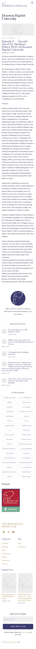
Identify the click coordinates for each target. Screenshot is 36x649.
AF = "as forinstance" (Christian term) (26, 397)
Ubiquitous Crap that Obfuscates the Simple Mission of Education (10, 472)
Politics (9, 444)
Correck (26, 416)
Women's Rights (26, 476)
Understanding (26, 472)
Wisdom (10, 476)
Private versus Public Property (26, 444)
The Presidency (26, 458)
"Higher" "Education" (10, 397)
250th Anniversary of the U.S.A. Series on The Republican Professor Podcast (21, 342)
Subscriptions (22, 547)
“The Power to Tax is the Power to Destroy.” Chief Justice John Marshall (20, 381)
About (20, 543)
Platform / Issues (26, 439)
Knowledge (26, 430)
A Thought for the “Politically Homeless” (18, 353)
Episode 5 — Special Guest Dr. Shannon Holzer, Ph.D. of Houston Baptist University (17, 46)
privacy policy (25, 632)
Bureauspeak (26, 402)
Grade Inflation (9, 425)
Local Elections (9, 434)
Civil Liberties (26, 407)
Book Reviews (6, 560)
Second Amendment (26, 448)
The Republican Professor (26, 462)
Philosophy (9, 439)
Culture (9, 421)
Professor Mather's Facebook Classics (10, 448)
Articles (9, 402)
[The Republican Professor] (14, 6)
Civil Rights (9, 411)
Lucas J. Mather (8, 38)
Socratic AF (26, 453)
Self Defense (10, 453)
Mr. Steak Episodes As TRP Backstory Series (18, 331)
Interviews (5, 564)
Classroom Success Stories (26, 411)
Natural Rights (26, 434)
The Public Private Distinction (10, 462)
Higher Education (26, 425)
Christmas (10, 407)
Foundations (5, 543)
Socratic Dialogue (9, 458)
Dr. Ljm (26, 421)
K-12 (10, 430)
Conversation (10, 416)
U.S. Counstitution (26, 467)
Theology (9, 467)
